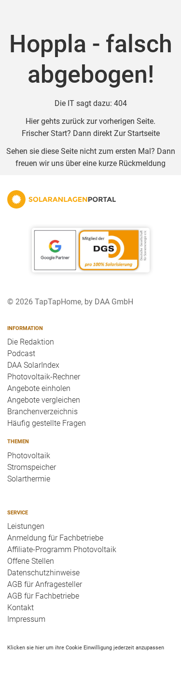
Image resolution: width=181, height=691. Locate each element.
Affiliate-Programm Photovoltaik (61, 549)
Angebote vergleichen (43, 400)
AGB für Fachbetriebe (43, 596)
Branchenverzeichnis (42, 411)
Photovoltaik (28, 455)
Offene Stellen (30, 561)
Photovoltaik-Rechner (43, 376)
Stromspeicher (31, 467)
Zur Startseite (137, 133)
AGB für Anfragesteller (44, 584)
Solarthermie (28, 478)
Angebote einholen (38, 388)
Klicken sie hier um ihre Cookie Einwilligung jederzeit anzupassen (85, 647)
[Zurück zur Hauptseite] (90, 199)
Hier (32, 121)
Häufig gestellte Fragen (46, 423)
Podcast (21, 353)
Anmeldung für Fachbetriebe (55, 537)
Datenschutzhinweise (43, 572)
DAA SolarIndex (33, 365)
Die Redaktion (30, 341)
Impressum (26, 619)
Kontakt (20, 607)
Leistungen (25, 526)
